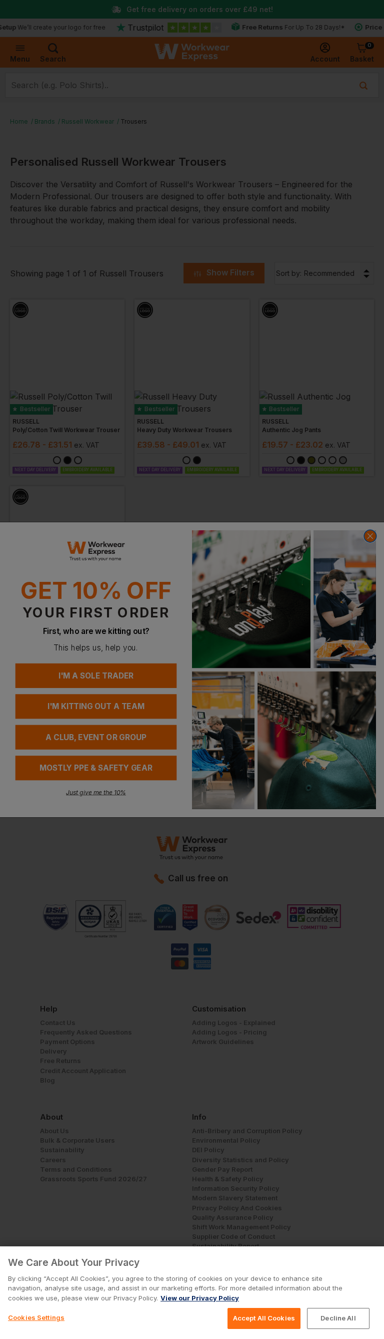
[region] (192, 1292)
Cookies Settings (36, 1317)
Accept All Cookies (264, 1318)
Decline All (338, 1318)
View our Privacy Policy (199, 1298)
